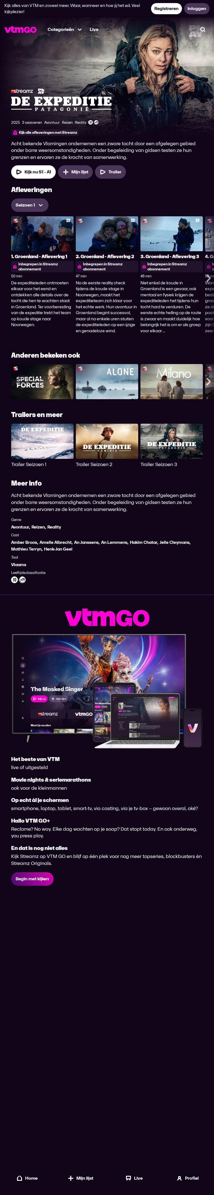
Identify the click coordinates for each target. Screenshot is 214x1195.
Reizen (38, 527)
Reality (54, 527)
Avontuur (20, 527)
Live (94, 29)
